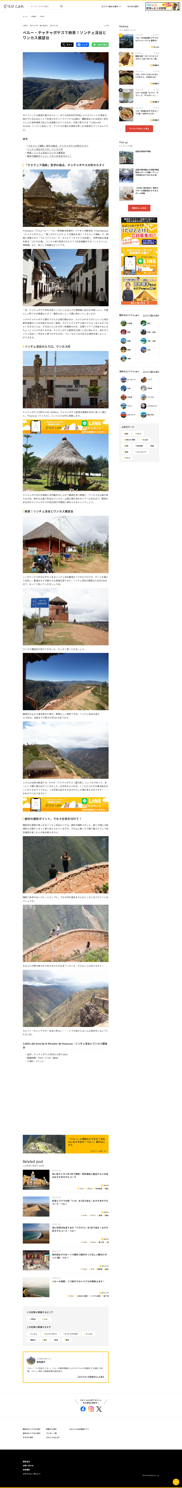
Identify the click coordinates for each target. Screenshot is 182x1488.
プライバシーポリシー (32, 1474)
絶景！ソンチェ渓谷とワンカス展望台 (46, 152)
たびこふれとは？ (53, 1437)
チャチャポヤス (51, 1334)
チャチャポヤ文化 (71, 1334)
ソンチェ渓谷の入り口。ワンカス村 (45, 149)
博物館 (99, 1269)
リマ (92, 1269)
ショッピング (141, 452)
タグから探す (133, 6)
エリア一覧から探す (109, 6)
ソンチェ (34, 1334)
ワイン (93, 1215)
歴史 (107, 1269)
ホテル (127, 458)
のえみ (106, 1185)
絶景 (100, 1215)
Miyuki (156, 47)
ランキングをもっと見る (139, 128)
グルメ (90, 1188)
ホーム (25, 16)
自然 (126, 446)
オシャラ (105, 1266)
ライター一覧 (51, 1433)
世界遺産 (99, 1188)
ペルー (42, 16)
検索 (61, 6)
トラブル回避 (96, 1296)
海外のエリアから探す (32, 1433)
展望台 (33, 1340)
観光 (107, 1188)
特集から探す (51, 1429)
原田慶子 (156, 65)
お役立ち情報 (83, 1296)
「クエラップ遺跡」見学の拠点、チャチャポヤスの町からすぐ (58, 145)
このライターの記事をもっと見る (90, 1376)
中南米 (33, 16)
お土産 (145, 439)
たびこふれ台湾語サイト (79, 1429)
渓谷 (45, 1340)
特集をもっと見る (139, 208)
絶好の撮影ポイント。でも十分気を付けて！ (49, 156)
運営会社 (26, 1461)
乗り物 (101, 1242)
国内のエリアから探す (32, 1429)
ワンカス (89, 1334)
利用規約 (26, 1469)
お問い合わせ (28, 1465)
